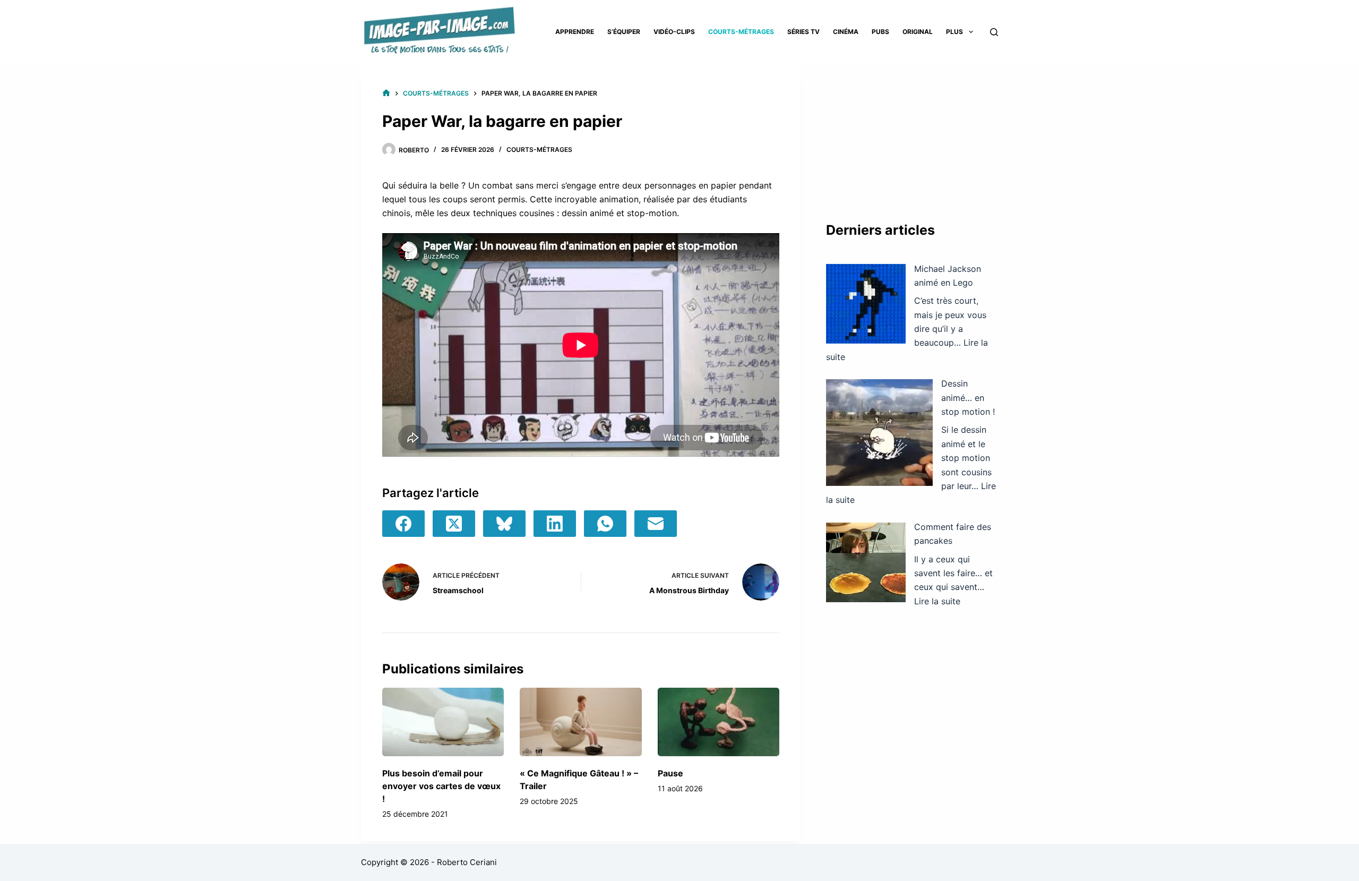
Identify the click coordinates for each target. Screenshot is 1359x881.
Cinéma (845, 32)
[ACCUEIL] (386, 93)
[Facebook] (403, 523)
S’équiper (623, 32)
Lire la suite (937, 601)
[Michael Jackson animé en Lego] (866, 304)
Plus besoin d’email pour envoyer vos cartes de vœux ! (441, 786)
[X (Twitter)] (454, 523)
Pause (670, 773)
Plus (954, 32)
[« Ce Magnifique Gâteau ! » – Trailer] (580, 722)
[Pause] (718, 722)
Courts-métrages (741, 32)
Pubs (880, 32)
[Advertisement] (912, 132)
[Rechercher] (994, 32)
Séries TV (803, 32)
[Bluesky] (504, 523)
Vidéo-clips (674, 32)
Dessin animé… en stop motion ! (968, 397)
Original (917, 32)
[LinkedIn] (555, 523)
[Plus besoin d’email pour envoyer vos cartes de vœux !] (443, 722)
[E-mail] (655, 523)
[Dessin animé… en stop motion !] (879, 432)
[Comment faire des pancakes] (866, 562)
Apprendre (574, 32)
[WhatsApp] (605, 523)
